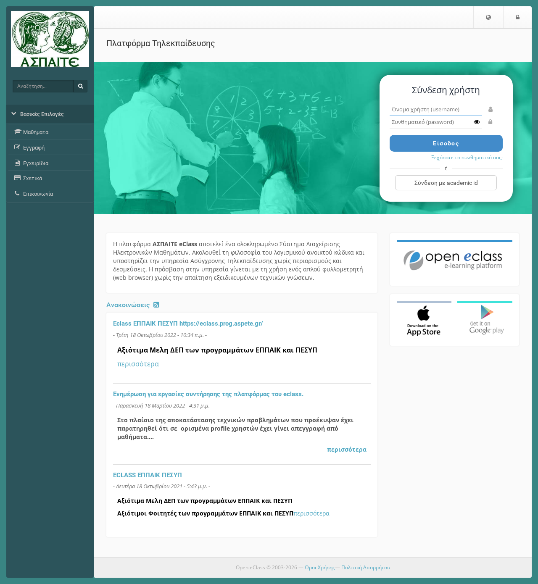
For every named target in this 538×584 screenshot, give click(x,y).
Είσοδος (446, 143)
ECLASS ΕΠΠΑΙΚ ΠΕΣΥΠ (147, 475)
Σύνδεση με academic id (446, 182)
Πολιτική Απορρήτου (365, 567)
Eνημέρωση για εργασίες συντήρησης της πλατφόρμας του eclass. (208, 394)
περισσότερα (138, 363)
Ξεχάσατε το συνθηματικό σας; (467, 157)
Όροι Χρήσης (320, 567)
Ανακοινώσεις (128, 305)
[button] (488, 17)
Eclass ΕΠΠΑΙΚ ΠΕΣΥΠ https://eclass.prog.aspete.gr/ (188, 323)
